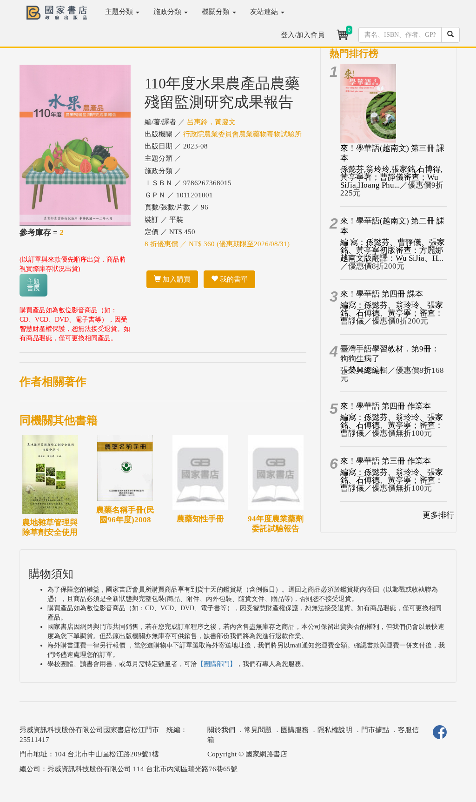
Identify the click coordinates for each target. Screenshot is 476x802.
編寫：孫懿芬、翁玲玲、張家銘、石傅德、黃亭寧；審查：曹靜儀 (391, 313)
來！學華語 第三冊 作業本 (385, 461)
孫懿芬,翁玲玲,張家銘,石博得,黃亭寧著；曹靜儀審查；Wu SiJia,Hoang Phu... (391, 177)
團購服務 (295, 730)
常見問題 (258, 730)
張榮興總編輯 (364, 370)
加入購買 (176, 279)
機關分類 (216, 11)
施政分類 (168, 11)
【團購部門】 (216, 663)
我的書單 (233, 279)
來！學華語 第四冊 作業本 (385, 406)
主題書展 (33, 285)
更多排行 (438, 515)
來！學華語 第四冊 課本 (381, 294)
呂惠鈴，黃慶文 (211, 122)
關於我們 (221, 730)
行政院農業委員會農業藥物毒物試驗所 (242, 134)
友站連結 (265, 11)
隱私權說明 (334, 730)
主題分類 (120, 11)
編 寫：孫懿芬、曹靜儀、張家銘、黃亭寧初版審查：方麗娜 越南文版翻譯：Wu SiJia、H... (392, 250)
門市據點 (375, 730)
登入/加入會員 (302, 35)
